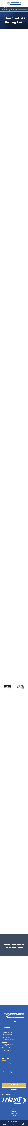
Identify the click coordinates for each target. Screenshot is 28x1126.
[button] (26, 3)
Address (7, 625)
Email (6, 610)
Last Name (8, 602)
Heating (4, 1066)
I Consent (9, 646)
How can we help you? (11, 633)
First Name (8, 594)
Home (14, 1110)
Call (14, 1124)
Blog (14, 1117)
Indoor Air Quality (7, 1072)
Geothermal (5, 1069)
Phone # (7, 617)
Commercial (5, 1075)
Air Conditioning (6, 1063)
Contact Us (14, 1112)
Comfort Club (6, 1078)
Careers (14, 1115)
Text (23, 1124)
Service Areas (14, 1114)
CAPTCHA (14, 667)
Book (4, 1124)
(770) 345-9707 (9, 143)
